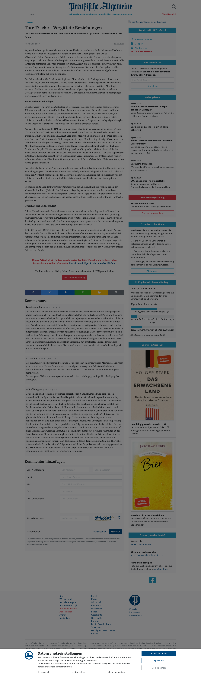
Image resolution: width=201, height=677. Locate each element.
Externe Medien (117, 672)
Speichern (159, 660)
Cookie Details (159, 667)
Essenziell (44, 672)
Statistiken (79, 672)
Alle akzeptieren (159, 653)
